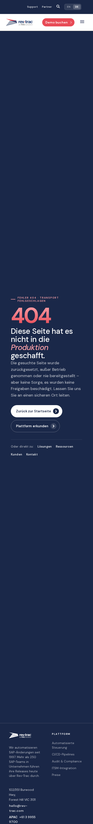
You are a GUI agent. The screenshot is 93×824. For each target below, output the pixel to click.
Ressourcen (64, 446)
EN (68, 6)
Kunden (16, 454)
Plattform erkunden (32, 426)
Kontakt (32, 454)
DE (77, 6)
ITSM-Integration (64, 768)
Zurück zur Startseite (33, 411)
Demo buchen (56, 22)
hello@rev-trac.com (18, 808)
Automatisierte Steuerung (63, 745)
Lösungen (44, 446)
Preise (56, 775)
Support (32, 7)
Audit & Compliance (67, 761)
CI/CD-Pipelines (63, 754)
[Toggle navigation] (82, 22)
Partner (47, 7)
